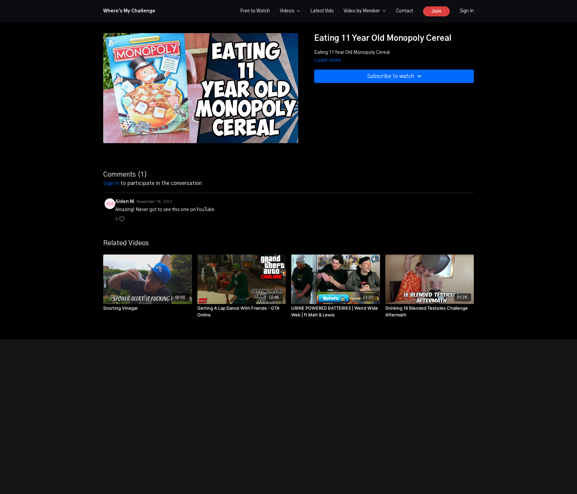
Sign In (467, 11)
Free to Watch (255, 11)
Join (436, 11)
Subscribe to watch (390, 76)
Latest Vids (322, 11)
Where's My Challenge (129, 11)
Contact (404, 11)
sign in (111, 183)
